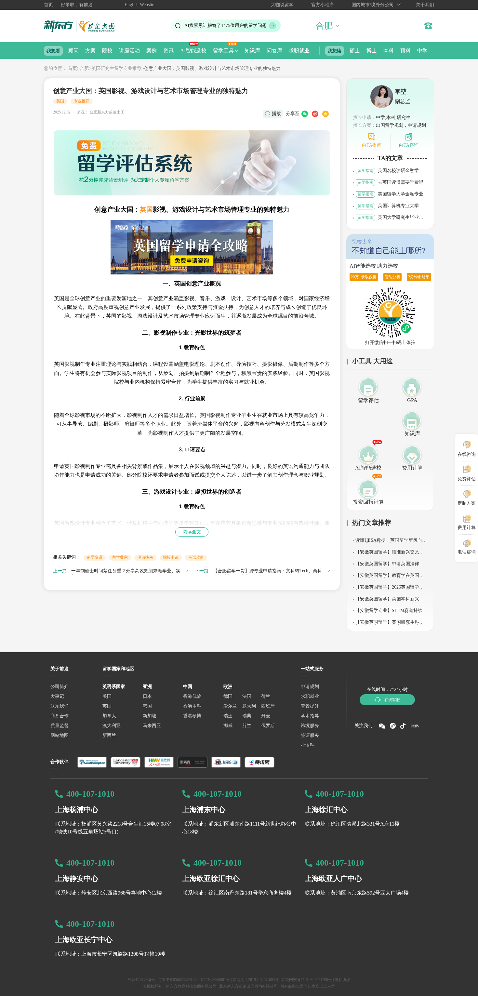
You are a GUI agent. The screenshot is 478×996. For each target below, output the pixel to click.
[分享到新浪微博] (315, 114)
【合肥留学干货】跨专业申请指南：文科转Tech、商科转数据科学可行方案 (269, 571)
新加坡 (149, 715)
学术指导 (310, 715)
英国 (60, 101)
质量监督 (59, 725)
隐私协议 (342, 979)
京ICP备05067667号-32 (178, 979)
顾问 (73, 50)
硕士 (355, 50)
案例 (151, 50)
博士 (371, 50)
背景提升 (310, 706)
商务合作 (59, 715)
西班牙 (268, 706)
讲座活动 (129, 50)
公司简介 (59, 686)
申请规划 (310, 686)
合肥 (84, 68)
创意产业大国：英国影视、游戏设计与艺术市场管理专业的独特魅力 (212, 68)
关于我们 (425, 4)
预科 (405, 50)
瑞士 (227, 715)
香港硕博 (192, 715)
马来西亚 (152, 725)
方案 (90, 50)
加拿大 (109, 715)
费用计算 (412, 468)
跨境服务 (310, 725)
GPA (412, 400)
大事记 (57, 696)
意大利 (249, 706)
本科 (388, 50)
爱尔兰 (230, 706)
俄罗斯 (268, 725)
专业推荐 (81, 101)
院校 (107, 50)
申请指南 (145, 557)
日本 (147, 696)
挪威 (227, 725)
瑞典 (246, 715)
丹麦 (265, 715)
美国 (107, 696)
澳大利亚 (111, 725)
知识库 (252, 50)
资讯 (168, 50)
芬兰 (246, 725)
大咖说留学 (282, 4)
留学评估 (368, 400)
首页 (48, 4)
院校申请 (171, 557)
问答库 (274, 50)
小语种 (307, 745)
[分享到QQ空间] (325, 114)
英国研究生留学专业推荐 (116, 68)
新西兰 (109, 735)
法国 (246, 696)
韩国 (147, 706)
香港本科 (192, 706)
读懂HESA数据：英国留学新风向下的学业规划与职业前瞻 (391, 542)
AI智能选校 (193, 50)
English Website (139, 4)
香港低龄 (192, 696)
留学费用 (120, 557)
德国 (227, 696)
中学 (422, 50)
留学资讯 (94, 557)
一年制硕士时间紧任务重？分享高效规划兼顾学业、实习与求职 (128, 571)
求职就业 (299, 50)
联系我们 (59, 706)
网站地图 (59, 735)
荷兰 (265, 696)
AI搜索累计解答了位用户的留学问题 (225, 25)
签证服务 (310, 735)
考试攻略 (196, 557)
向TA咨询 (408, 145)
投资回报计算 (368, 502)
